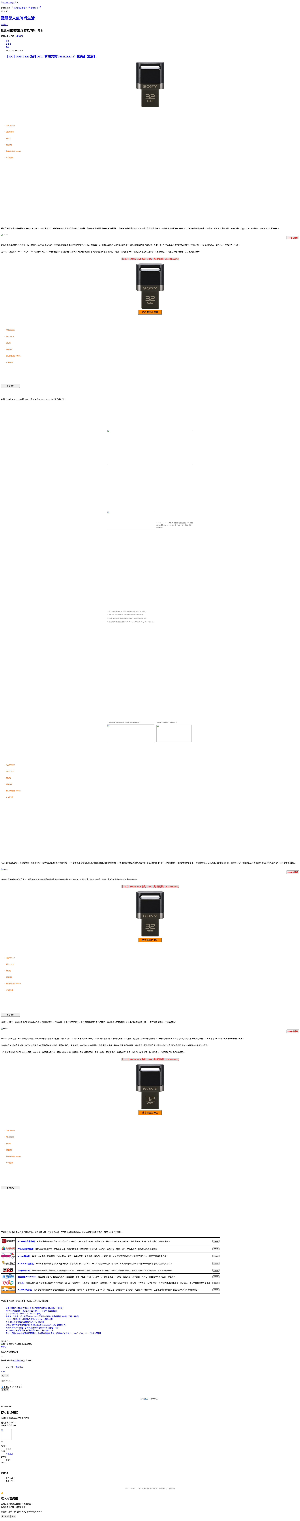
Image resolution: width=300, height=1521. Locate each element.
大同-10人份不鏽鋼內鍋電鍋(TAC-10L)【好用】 (25, 1322)
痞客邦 (16, 1361)
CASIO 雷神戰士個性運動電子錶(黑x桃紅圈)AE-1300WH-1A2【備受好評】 (36, 1325)
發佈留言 (5, 1390)
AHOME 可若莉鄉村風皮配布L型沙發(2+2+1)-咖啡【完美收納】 (32, 1311)
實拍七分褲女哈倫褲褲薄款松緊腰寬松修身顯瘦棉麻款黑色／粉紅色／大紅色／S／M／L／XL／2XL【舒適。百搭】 (54, 1333)
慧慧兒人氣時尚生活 (18, 18)
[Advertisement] (150, 206)
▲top (3, 1371)
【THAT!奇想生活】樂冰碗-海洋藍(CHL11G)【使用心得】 (30, 1319)
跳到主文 (4, 25)
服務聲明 (172, 1488)
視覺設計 (20, 36)
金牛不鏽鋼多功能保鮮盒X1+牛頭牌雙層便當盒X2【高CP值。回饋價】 (35, 1308)
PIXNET (132, 1488)
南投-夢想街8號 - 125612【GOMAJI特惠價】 (24, 1314)
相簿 (7, 41)
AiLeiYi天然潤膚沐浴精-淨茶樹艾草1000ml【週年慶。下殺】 (30, 1330)
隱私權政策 (163, 1488)
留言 (21, 1361)
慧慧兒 (4, 1347)
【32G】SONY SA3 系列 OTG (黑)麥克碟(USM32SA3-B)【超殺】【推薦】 (51, 56)
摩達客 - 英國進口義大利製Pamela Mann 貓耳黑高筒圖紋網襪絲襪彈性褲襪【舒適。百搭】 (43, 1316)
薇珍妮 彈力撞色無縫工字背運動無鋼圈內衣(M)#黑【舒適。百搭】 (33, 1328)
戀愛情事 (19, 1367)
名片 (7, 47)
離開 (13, 1516)
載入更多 (5, 1376)
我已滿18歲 (6, 1516)
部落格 (8, 44)
